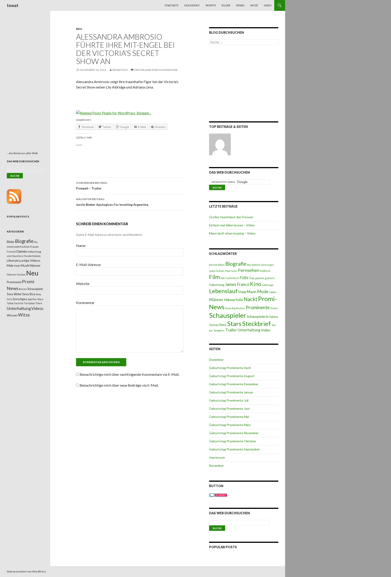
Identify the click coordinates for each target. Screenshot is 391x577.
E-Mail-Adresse (88, 264)
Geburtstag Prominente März (230, 425)
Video (267, 5)
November (216, 465)
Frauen (34, 246)
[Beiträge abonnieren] (14, 196)
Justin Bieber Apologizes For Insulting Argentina (112, 201)
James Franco (237, 284)
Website (82, 283)
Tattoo (10, 303)
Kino (255, 284)
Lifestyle (12, 260)
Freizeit (11, 251)
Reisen (240, 5)
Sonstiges (20, 299)
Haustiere (18, 255)
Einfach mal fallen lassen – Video (232, 225)
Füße (244, 277)
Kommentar (85, 302)
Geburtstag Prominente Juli (228, 400)
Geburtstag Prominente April (229, 368)
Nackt (250, 299)
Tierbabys (29, 303)
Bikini (221, 264)
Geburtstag (216, 285)
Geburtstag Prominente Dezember (233, 384)
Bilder (226, 5)
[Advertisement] (243, 84)
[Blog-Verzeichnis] (218, 495)
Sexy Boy (28, 294)
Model (272, 292)
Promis (274, 308)
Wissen (12, 315)
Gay (252, 278)
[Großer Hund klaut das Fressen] (220, 144)
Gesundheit (192, 5)
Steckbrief (256, 323)
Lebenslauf (223, 290)
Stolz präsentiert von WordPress (26, 571)
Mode (263, 291)
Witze (254, 5)
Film (214, 276)
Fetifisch (265, 271)
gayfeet (259, 278)
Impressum (217, 457)
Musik (25, 265)
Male (242, 292)
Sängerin (219, 330)
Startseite (171, 5)
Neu (79, 29)
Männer (216, 299)
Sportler (32, 299)
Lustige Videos (29, 260)
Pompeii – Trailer (91, 185)
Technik (18, 303)
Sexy (222, 325)
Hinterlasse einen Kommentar (156, 70)
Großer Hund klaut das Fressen (231, 217)
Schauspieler (227, 315)
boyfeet (256, 264)
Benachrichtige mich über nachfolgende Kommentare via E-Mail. (129, 374)
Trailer (231, 330)
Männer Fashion (16, 274)
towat (12, 5)
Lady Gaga (267, 284)
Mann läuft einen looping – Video (232, 233)
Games (21, 251)
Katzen (36, 256)
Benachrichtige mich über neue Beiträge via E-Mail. (119, 385)
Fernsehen (248, 270)
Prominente (258, 307)
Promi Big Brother (235, 308)
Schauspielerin (258, 316)
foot (223, 278)
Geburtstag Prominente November (234, 433)
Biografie (235, 264)
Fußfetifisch (232, 278)
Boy (249, 264)
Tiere (39, 303)
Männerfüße (233, 300)
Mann (251, 292)
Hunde (28, 255)
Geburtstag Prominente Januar (231, 392)
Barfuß (213, 264)
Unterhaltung (249, 330)
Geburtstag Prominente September (234, 449)
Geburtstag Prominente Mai (229, 417)
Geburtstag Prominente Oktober (232, 441)
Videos (37, 308)
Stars (234, 323)
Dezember (216, 360)
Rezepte (211, 5)
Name (81, 245)
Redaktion (120, 70)
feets (234, 270)
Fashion (220, 270)
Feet (228, 271)
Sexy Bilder (14, 294)
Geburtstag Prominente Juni (229, 408)
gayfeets (270, 278)
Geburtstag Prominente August (232, 376)
